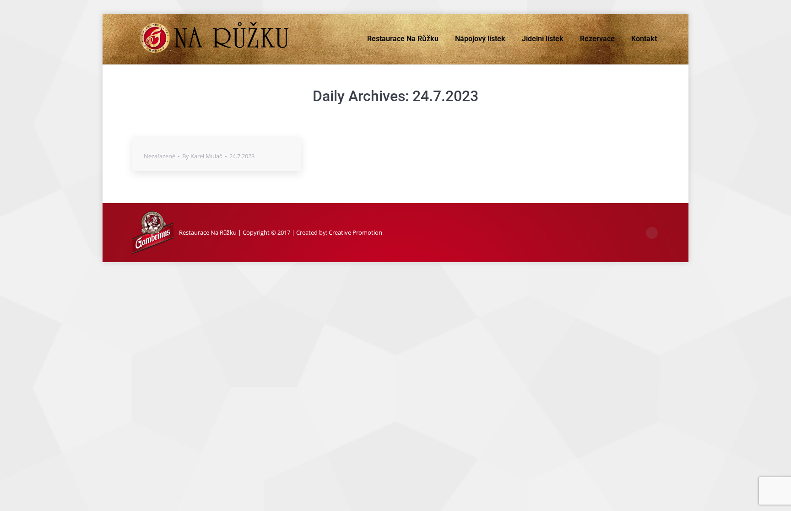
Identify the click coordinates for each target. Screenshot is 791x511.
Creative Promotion (355, 232)
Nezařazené (159, 156)
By (202, 156)
